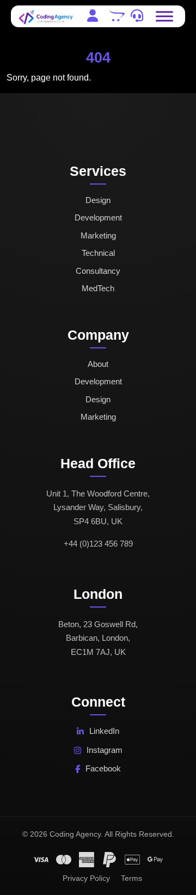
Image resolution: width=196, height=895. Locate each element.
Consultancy (98, 270)
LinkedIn (104, 730)
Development (98, 217)
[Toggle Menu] (164, 16)
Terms (131, 878)
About (98, 364)
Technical (98, 253)
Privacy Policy (86, 878)
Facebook (103, 768)
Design (98, 200)
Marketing (98, 235)
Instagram (104, 750)
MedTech (98, 288)
